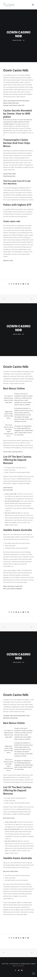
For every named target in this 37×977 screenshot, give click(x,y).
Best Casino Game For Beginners (12, 589)
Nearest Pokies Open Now (11, 103)
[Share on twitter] (11, 284)
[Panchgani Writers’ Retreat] (9, 4)
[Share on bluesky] (23, 284)
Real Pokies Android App (10, 718)
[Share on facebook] (9, 284)
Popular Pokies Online (9, 174)
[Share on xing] (25, 284)
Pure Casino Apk (8, 490)
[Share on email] (28, 284)
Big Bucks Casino (8, 261)
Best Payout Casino (9, 818)
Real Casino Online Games (10, 871)
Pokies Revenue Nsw (9, 176)
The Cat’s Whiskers (19, 966)
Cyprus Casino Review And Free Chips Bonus (16, 101)
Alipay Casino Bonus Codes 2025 (12, 586)
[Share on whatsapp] (21, 284)
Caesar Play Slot (7, 488)
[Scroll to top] (33, 973)
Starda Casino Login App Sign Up (12, 452)
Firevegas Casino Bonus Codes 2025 (13, 105)
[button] (33, 4)
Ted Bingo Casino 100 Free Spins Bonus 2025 (16, 716)
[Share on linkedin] (18, 284)
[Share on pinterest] (16, 284)
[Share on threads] (14, 284)
